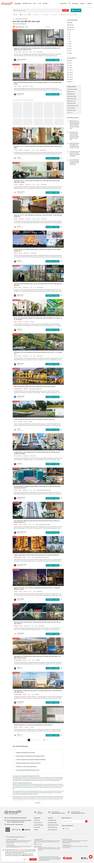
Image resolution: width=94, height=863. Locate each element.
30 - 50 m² (69, 63)
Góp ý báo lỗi (37, 827)
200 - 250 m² (70, 74)
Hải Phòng (71, 103)
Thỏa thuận (69, 22)
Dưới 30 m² (69, 60)
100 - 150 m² (70, 70)
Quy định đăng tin (52, 820)
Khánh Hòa (71, 98)
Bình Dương (71, 96)
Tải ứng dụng (63, 3)
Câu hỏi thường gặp (38, 825)
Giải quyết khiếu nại (52, 829)
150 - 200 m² (70, 72)
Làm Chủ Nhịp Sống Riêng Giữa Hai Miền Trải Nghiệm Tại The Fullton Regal (74, 162)
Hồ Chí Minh (72, 89)
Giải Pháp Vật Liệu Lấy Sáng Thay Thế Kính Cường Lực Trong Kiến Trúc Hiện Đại (75, 154)
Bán (13, 19)
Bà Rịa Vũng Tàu (72, 105)
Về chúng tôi (37, 820)
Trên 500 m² (70, 81)
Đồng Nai (71, 101)
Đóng (25, 859)
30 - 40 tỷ (69, 48)
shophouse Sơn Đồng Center (24, 777)
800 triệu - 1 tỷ (70, 29)
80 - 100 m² (69, 67)
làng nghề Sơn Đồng (40, 796)
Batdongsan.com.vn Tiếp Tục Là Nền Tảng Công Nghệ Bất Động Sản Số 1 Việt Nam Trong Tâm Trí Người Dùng (74, 124)
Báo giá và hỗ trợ (38, 822)
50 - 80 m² (69, 65)
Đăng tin (89, 3)
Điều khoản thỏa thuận (53, 825)
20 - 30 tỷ (69, 46)
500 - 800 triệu (70, 27)
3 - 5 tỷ (68, 36)
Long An (71, 108)
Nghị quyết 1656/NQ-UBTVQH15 (24, 785)
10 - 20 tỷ (69, 43)
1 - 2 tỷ (68, 32)
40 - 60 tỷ (69, 50)
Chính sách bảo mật (52, 827)
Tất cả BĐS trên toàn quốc (21, 19)
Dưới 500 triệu (70, 25)
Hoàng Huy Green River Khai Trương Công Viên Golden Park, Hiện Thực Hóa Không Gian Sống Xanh (74, 135)
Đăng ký (82, 3)
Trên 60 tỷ (69, 53)
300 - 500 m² (70, 79)
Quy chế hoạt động (52, 822)
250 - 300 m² (70, 77)
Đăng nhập (75, 3)
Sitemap (36, 829)
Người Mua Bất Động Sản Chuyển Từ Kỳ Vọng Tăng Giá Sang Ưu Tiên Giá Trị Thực (74, 145)
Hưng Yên (71, 110)
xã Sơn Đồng (35, 785)
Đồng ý (33, 859)
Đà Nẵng (71, 94)
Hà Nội (70, 91)
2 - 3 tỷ (68, 34)
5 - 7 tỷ (68, 39)
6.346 (44, 740)
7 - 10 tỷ (69, 41)
